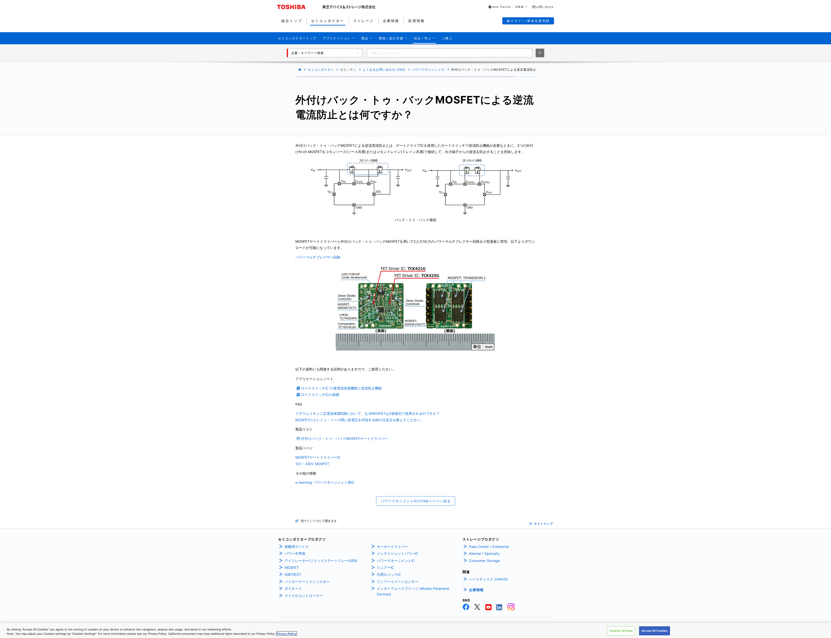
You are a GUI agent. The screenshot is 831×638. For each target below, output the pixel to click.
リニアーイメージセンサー (397, 581)
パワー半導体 (295, 553)
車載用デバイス (297, 546)
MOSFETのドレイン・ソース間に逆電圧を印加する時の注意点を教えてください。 (359, 420)
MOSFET (292, 567)
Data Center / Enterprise (489, 546)
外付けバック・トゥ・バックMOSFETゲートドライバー (344, 438)
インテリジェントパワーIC (397, 553)
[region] (415, 630)
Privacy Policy (286, 633)
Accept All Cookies (654, 630)
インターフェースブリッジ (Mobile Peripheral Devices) (413, 591)
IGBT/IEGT (293, 574)
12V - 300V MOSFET (312, 464)
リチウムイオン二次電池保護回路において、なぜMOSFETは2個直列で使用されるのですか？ (367, 413)
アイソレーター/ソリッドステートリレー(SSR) (321, 560)
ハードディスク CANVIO (488, 579)
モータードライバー (392, 546)
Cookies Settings (621, 630)
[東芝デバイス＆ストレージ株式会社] (348, 7)
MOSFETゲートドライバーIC (318, 457)
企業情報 (476, 590)
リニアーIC (385, 567)
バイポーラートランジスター (307, 581)
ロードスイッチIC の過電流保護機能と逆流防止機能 (341, 388)
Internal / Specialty (484, 553)
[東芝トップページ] (299, 7)
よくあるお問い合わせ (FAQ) (384, 69)
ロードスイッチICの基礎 (320, 394)
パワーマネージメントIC (396, 560)
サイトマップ (543, 523)
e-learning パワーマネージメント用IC (324, 482)
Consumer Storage (484, 560)
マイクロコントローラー (304, 595)
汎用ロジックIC (389, 574)
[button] (508, 7)
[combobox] (449, 53)
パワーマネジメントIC (428, 69)
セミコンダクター (321, 69)
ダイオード (293, 588)
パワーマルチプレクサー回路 (317, 257)
